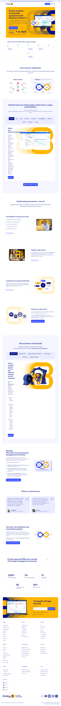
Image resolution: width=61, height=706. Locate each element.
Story (4, 651)
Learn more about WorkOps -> (13, 542)
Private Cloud (24, 632)
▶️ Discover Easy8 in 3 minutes (30, 184)
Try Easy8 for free (13, 27)
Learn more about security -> (38, 321)
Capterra (19, 34)
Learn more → (50, 1)
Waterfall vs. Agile (25, 647)
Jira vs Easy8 (5, 671)
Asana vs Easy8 (5, 669)
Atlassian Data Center (25, 669)
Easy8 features (5, 625)
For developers (43, 636)
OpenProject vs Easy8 (7, 673)
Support (23, 634)
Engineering (43, 651)
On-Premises (24, 629)
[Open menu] (54, 4)
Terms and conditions (44, 669)
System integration (44, 653)
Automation (5, 638)
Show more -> (24, 656)
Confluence (24, 673)
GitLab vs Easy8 (6, 675)
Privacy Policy (47, 703)
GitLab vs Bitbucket (25, 651)
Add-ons (4, 634)
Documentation (43, 634)
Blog (41, 625)
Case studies (43, 627)
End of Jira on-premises (26, 649)
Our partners (5, 653)
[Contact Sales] (52, 4)
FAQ (41, 629)
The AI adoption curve (26, 653)
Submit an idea (5, 660)
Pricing (4, 640)
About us (4, 647)
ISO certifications (44, 673)
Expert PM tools (6, 627)
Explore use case (11, 435)
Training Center (43, 632)
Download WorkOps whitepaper (13, 480)
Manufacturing (43, 649)
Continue (50, 608)
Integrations (24, 627)
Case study (30, 56)
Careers (4, 649)
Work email (35, 606)
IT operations (43, 647)
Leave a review (5, 662)
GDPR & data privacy (44, 671)
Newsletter (5, 656)
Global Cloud (24, 630)
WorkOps (4, 636)
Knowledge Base (6, 629)
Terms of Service (54, 703)
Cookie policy (43, 675)
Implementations (25, 625)
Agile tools (5, 630)
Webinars (42, 630)
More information (9, 232)
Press (4, 658)
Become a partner (25, 636)
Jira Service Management (26, 671)
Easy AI (4, 632)
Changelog (42, 638)
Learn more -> (11, 177)
